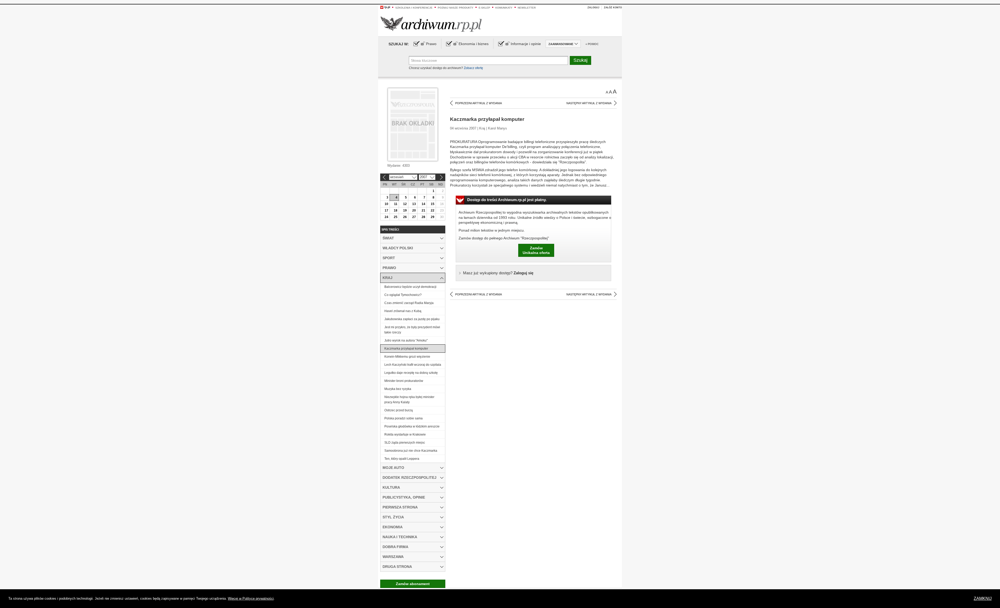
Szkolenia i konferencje (414, 7)
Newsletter (527, 7)
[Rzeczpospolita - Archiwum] (431, 23)
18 (395, 210)
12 (405, 204)
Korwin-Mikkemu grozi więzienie (407, 356)
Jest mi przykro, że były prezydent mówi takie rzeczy (412, 329)
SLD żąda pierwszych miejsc (404, 442)
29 (432, 217)
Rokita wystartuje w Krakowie (405, 434)
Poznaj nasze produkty (455, 7)
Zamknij (983, 598)
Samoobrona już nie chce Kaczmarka (410, 450)
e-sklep (484, 7)
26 (405, 217)
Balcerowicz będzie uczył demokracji (410, 287)
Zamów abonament (413, 584)
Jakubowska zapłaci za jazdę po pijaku (412, 319)
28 (423, 217)
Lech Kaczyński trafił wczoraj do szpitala (412, 365)
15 (432, 204)
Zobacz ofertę (473, 68)
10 (386, 204)
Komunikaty (503, 7)
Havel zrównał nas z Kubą (402, 311)
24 (386, 217)
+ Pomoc (592, 44)
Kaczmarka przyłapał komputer (406, 348)
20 (414, 210)
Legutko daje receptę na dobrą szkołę (411, 373)
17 (386, 210)
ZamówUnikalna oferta (536, 250)
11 (395, 204)
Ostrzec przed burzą (398, 410)
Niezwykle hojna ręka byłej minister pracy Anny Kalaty (409, 399)
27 (414, 217)
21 (423, 210)
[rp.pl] (385, 7)
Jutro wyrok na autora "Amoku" (406, 340)
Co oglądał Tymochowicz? (403, 295)
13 (414, 204)
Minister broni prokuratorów (403, 381)
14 (423, 204)
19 (405, 210)
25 (395, 217)
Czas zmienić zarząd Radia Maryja (409, 303)
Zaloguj (593, 7)
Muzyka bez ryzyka (397, 389)
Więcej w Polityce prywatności (251, 598)
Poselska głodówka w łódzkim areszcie (412, 426)
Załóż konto (613, 7)
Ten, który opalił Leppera (401, 459)
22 (432, 210)
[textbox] (488, 60)
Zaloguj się (498, 273)
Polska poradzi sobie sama (403, 418)
